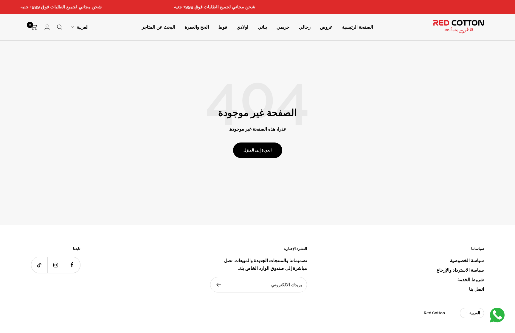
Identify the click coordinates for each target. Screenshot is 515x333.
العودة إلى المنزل (257, 150)
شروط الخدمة (470, 279)
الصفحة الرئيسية (357, 27)
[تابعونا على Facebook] (72, 265)
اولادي (242, 27)
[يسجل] (218, 285)
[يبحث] (59, 27)
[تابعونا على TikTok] (39, 265)
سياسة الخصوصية (467, 260)
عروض (326, 27)
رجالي (305, 27)
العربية (83, 27)
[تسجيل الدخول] (47, 27)
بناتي (262, 27)
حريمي (283, 27)
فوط (222, 27)
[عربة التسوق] (34, 27)
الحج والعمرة (197, 27)
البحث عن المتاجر (158, 27)
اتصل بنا (476, 289)
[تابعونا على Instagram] (55, 265)
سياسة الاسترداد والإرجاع (460, 270)
